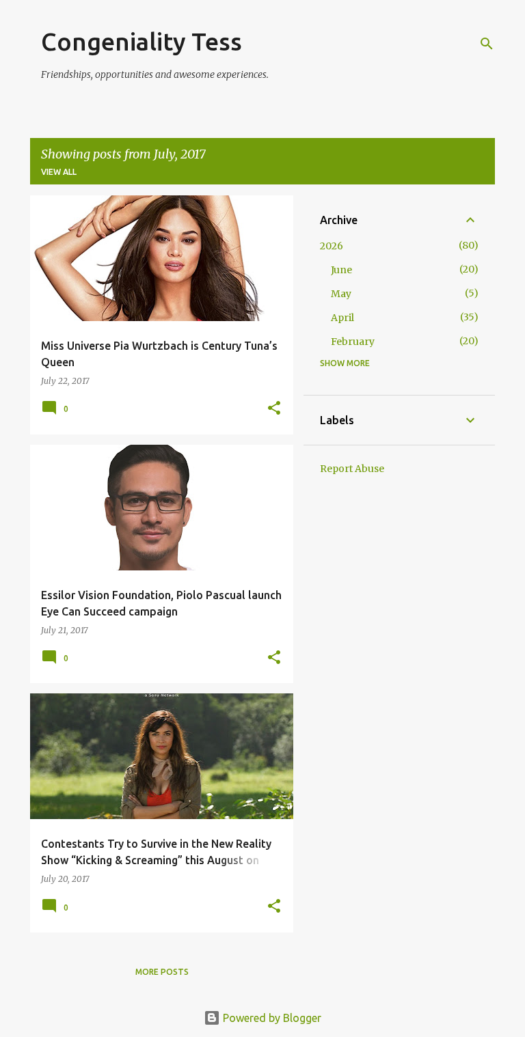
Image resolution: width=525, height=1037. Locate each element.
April (342, 318)
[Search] (487, 43)
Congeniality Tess (141, 41)
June (341, 270)
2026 (331, 246)
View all (59, 171)
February (353, 341)
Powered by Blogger (270, 1018)
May (341, 294)
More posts (162, 971)
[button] (274, 409)
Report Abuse (352, 468)
